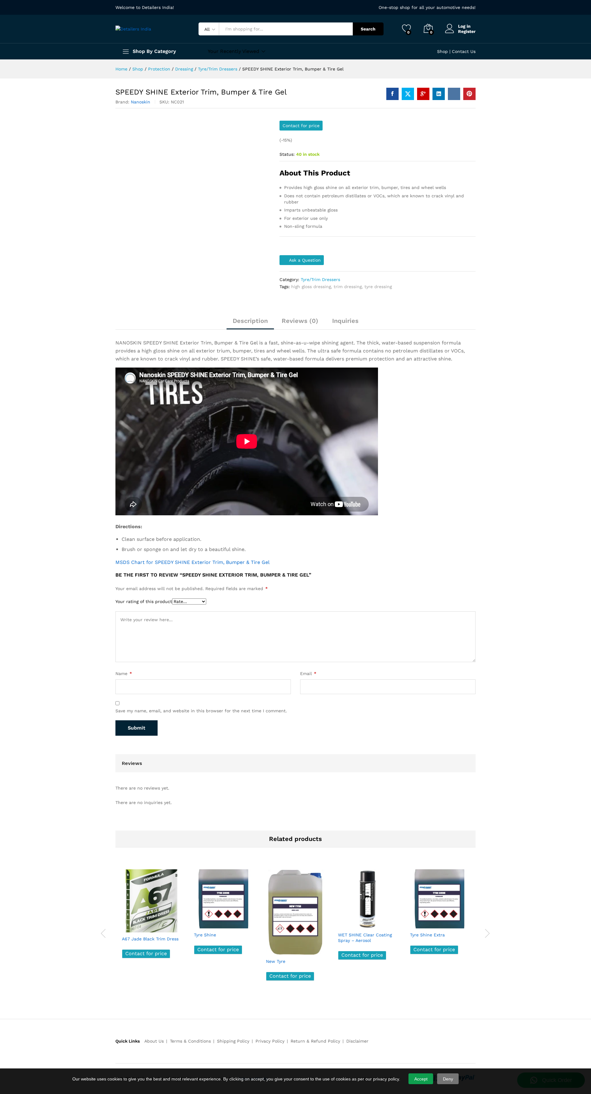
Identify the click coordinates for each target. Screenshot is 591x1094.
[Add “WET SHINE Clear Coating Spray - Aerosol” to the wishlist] (373, 921)
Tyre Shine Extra (427, 934)
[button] (171, 925)
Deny (448, 1078)
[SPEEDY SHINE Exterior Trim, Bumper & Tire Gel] (392, 94)
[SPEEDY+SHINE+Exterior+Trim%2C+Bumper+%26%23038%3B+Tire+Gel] (408, 94)
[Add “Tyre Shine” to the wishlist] (229, 921)
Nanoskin (140, 101)
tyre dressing (378, 286)
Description (250, 321)
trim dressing (348, 286)
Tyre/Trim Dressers (320, 279)
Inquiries (345, 321)
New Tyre (275, 961)
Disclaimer (357, 1041)
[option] (151, 918)
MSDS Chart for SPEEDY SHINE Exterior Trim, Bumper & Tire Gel (192, 562)
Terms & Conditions (190, 1041)
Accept (421, 1078)
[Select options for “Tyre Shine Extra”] (417, 921)
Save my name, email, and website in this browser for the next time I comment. (201, 710)
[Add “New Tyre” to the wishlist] (301, 948)
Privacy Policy (269, 1041)
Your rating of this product (143, 601)
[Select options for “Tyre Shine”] (200, 921)
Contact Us (464, 51)
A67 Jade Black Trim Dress (150, 938)
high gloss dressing (311, 286)
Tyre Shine (205, 934)
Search (368, 28)
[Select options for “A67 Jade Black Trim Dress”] (128, 925)
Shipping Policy (233, 1041)
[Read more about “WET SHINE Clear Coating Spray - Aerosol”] (345, 921)
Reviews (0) (300, 321)
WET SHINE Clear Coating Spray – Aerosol (365, 937)
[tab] (250, 323)
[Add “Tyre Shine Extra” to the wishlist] (445, 921)
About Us (154, 1041)
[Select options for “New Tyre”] (272, 948)
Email (308, 673)
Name (123, 673)
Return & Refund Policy (315, 1041)
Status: (287, 154)
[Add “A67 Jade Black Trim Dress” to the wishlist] (157, 925)
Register (467, 31)
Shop (442, 51)
